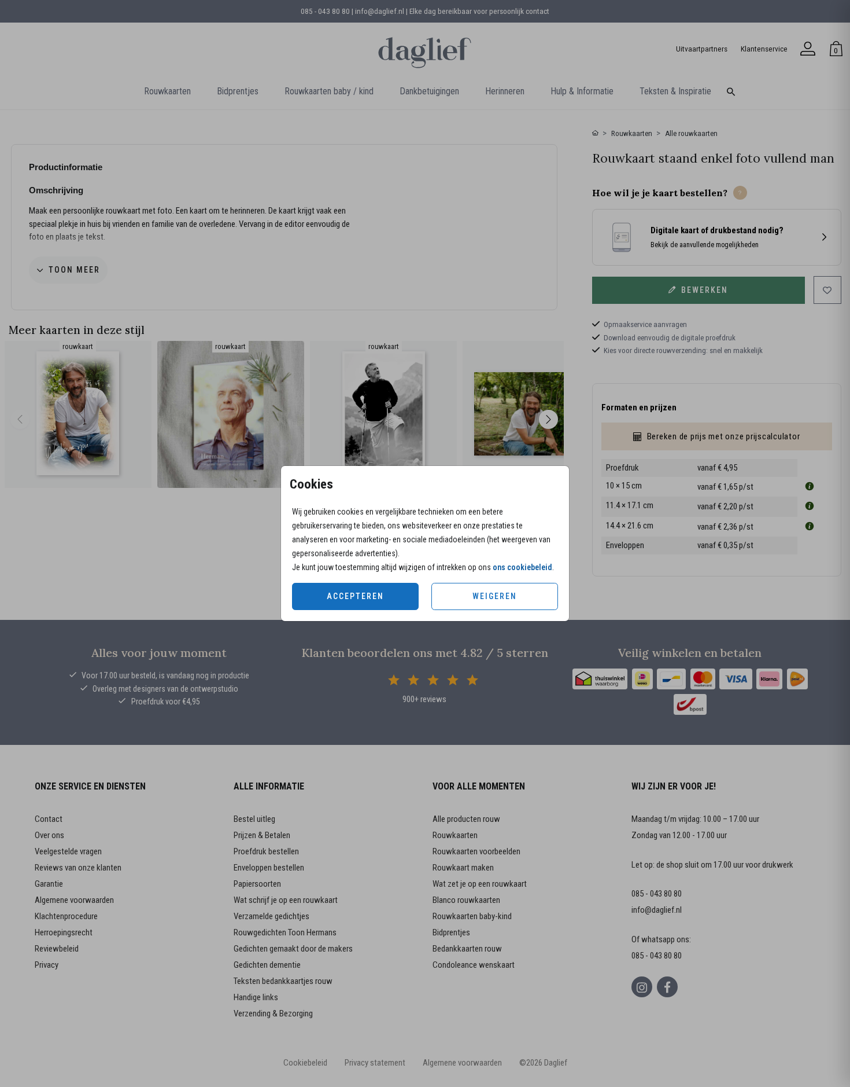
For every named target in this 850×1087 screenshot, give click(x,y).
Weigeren (494, 596)
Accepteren (355, 596)
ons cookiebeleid (522, 567)
